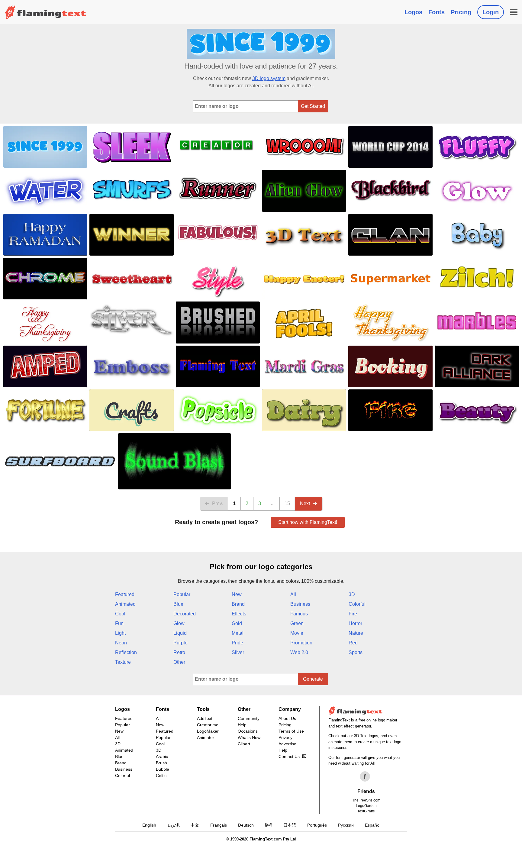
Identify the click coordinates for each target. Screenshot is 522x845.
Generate (313, 679)
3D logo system (268, 78)
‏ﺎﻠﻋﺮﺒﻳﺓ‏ (173, 825)
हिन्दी (268, 825)
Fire (353, 613)
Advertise (287, 743)
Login (490, 12)
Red (353, 642)
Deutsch (246, 825)
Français (218, 825)
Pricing (461, 12)
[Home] (46, 12)
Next (305, 503)
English (149, 825)
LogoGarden (366, 806)
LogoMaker (208, 731)
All (293, 594)
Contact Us (289, 756)
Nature (356, 633)
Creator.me (207, 724)
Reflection (126, 652)
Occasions (248, 731)
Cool (120, 613)
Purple (180, 642)
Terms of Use (291, 731)
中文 (195, 825)
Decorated (184, 613)
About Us (287, 718)
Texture (123, 662)
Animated (125, 604)
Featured (124, 594)
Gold (237, 623)
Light (120, 633)
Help (242, 724)
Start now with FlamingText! (307, 522)
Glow (179, 623)
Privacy (285, 737)
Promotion (301, 642)
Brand (238, 604)
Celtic (161, 775)
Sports (355, 652)
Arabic (162, 756)
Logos (413, 12)
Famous (299, 613)
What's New (249, 737)
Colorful (357, 604)
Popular (181, 594)
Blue (178, 604)
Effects (239, 613)
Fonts (436, 12)
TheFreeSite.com (366, 800)
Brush (161, 762)
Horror (355, 623)
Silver (238, 652)
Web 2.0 (299, 652)
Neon (121, 642)
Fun (119, 623)
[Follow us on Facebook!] (365, 776)
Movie (296, 633)
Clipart (244, 743)
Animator (205, 737)
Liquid (180, 633)
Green (297, 623)
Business (300, 604)
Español (372, 825)
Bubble (162, 769)
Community (248, 718)
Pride (237, 642)
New (237, 594)
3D (352, 594)
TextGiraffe (366, 811)
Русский (346, 825)
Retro (179, 652)
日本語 (289, 825)
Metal (237, 633)
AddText (204, 718)
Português (317, 825)
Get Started (313, 106)
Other (179, 662)
